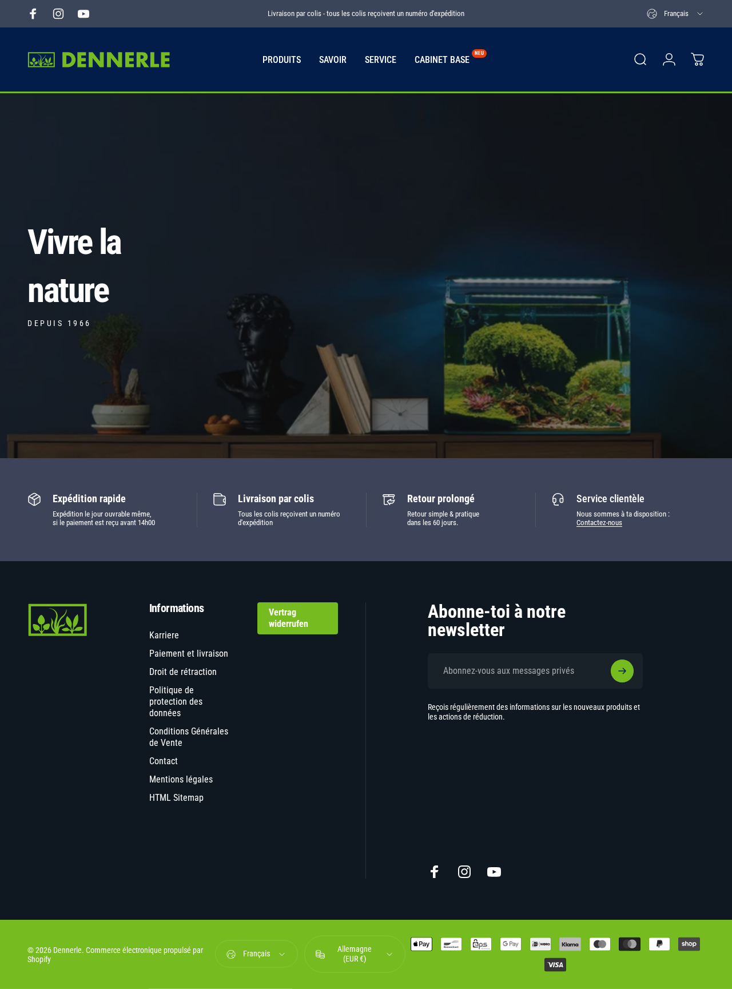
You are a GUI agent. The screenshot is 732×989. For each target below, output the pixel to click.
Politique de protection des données (175, 701)
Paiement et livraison (188, 653)
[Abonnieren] (622, 671)
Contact (163, 761)
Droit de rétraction (183, 671)
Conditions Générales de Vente (188, 737)
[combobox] (676, 13)
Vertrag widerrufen (288, 618)
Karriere (164, 635)
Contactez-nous (599, 522)
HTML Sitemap (176, 797)
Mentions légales (181, 779)
